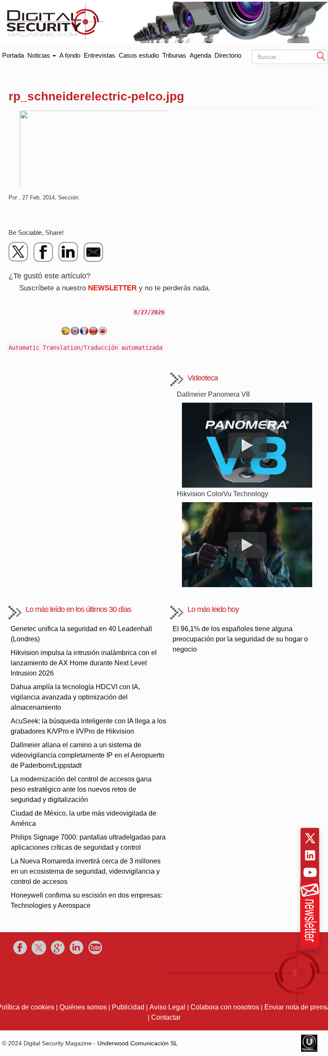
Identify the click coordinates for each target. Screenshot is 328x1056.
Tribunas (174, 55)
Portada (13, 54)
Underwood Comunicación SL (137, 1043)
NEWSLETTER (112, 288)
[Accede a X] (310, 838)
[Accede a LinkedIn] (310, 855)
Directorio (227, 55)
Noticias (39, 55)
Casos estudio (139, 55)
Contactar (166, 1017)
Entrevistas (99, 55)
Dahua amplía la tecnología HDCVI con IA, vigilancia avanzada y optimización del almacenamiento (75, 697)
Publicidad (128, 1007)
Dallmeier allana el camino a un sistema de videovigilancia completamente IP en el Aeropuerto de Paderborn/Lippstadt (87, 755)
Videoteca (202, 378)
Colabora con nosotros (224, 1007)
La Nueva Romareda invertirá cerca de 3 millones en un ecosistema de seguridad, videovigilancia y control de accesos (86, 871)
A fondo (69, 55)
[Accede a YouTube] (310, 872)
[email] (93, 252)
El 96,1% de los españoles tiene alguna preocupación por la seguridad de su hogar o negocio (240, 639)
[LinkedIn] (68, 252)
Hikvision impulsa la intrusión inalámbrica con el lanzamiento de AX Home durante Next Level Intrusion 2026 (84, 663)
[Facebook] (43, 252)
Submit (321, 56)
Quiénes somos (83, 1007)
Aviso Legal (167, 1007)
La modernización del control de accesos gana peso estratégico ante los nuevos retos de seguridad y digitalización (81, 789)
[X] (19, 252)
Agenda (200, 55)
